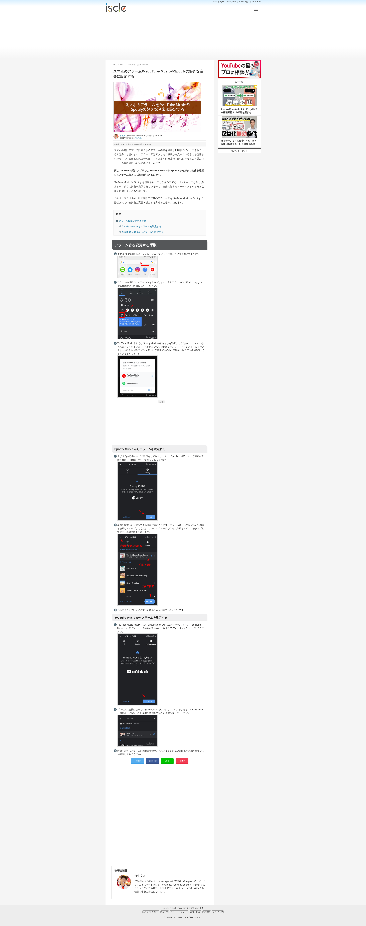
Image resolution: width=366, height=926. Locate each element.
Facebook (152, 761)
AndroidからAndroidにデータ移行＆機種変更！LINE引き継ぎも (239, 111)
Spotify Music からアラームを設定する (141, 226)
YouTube (138, 138)
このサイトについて (151, 912)
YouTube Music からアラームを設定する (142, 232)
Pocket (182, 761)
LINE (167, 761)
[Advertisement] (183, 36)
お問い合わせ (195, 912)
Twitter (138, 761)
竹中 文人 (140, 875)
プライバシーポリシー (179, 912)
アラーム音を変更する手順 (132, 221)
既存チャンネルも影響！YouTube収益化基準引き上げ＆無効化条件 (238, 142)
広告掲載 (164, 912)
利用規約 (206, 912)
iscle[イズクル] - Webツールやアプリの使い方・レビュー (237, 2)
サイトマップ (218, 912)
